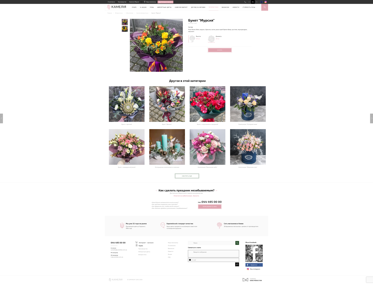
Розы (152, 7)
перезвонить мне (210, 206)
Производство (122, 2)
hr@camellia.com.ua (117, 257)
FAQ (169, 257)
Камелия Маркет (134, 2)
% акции (143, 7)
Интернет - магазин (146, 243)
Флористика (213, 7)
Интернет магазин (166, 2)
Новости (236, 7)
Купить (219, 50)
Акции (170, 254)
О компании (111, 2)
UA (249, 2)
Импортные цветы (164, 7)
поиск (237, 243)
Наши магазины (151, 2)
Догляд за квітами (198, 7)
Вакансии (225, 7)
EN (256, 2)
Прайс (134, 7)
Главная (109, 13)
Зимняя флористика (142, 13)
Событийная (129, 13)
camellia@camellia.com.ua (119, 250)
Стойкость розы (249, 7)
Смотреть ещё (187, 176)
